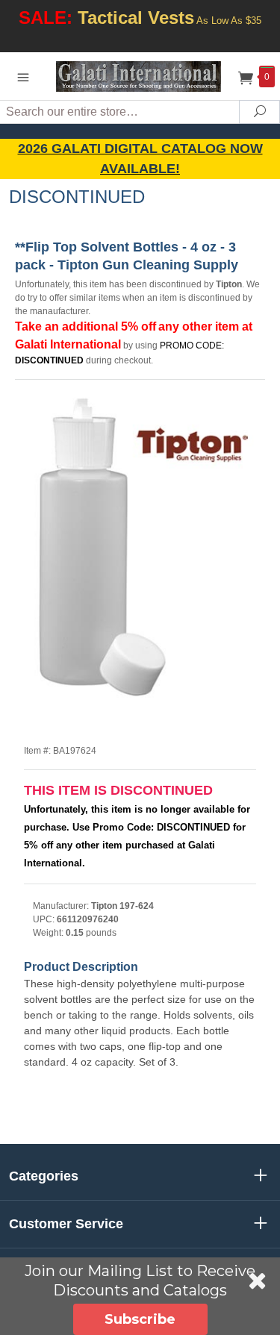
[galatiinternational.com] (140, 75)
